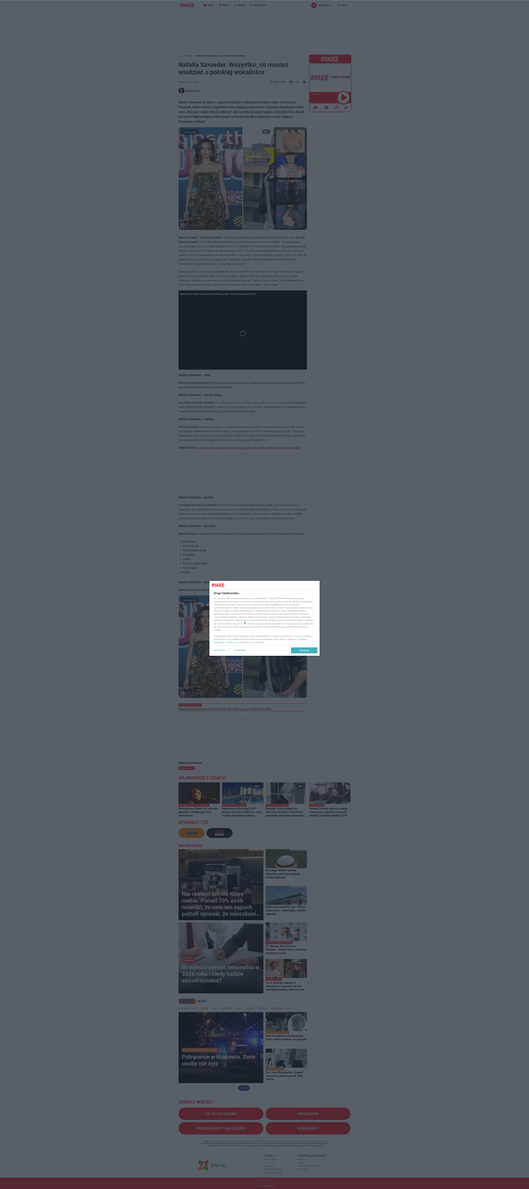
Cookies (230, 642)
